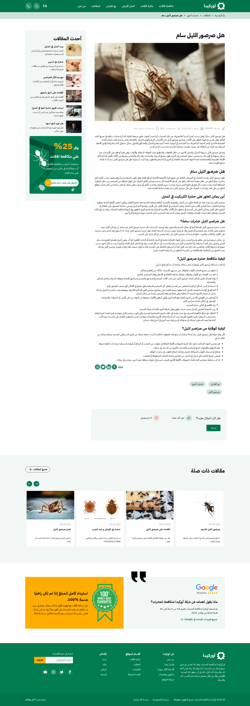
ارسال (213, 428)
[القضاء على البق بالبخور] (56, 96)
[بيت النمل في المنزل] (56, 50)
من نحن (82, 6)
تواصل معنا (169, 664)
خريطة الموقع (168, 679)
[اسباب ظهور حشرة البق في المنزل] (56, 111)
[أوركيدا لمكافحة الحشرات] (214, 6)
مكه (105, 664)
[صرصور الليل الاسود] (199, 519)
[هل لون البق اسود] (56, 127)
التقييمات (136, 669)
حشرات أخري (192, 15)
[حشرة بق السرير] (56, 65)
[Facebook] (114, 366)
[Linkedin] (108, 366)
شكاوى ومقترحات (166, 674)
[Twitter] (103, 366)
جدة (105, 659)
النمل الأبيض (128, 6)
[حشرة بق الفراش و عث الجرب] (100, 519)
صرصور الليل (214, 392)
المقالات (95, 6)
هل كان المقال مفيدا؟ (208, 418)
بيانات (28, 699)
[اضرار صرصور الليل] (50, 519)
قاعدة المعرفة (134, 674)
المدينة (104, 674)
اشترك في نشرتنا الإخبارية (62, 653)
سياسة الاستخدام (141, 699)
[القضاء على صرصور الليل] (150, 519)
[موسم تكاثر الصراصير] (56, 80)
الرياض (103, 669)
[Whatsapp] (97, 366)
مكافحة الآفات (166, 6)
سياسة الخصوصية (161, 699)
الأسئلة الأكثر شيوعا (166, 669)
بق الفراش (111, 6)
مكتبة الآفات (134, 659)
